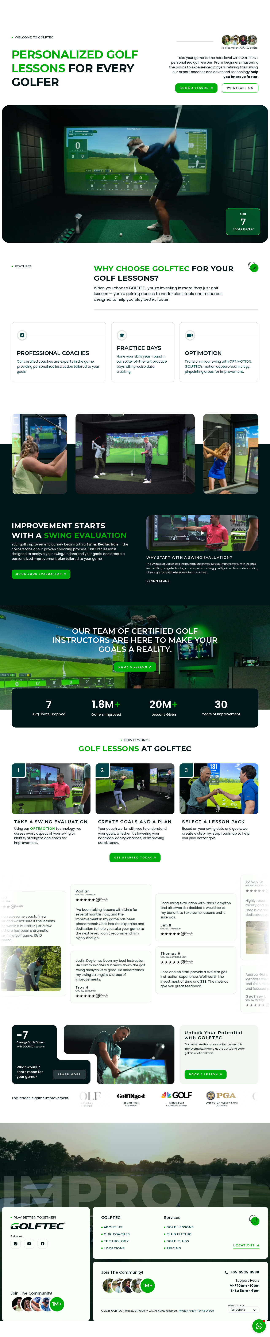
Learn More (158, 581)
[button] (243, 1310)
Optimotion (42, 828)
